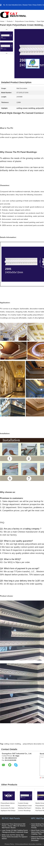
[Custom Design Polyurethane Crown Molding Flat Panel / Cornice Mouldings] (26, 796)
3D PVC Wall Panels (11, 818)
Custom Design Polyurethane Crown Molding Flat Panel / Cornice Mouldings (25, 806)
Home (2, 21)
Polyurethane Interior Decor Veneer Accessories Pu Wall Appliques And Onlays (8, 806)
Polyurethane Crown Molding (24, 21)
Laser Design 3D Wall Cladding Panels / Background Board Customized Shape (15, 831)
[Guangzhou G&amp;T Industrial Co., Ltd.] (13, 14)
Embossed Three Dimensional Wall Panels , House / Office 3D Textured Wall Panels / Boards (13, 826)
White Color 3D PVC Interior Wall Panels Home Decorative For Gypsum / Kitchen (15, 836)
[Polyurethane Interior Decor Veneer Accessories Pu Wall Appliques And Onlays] (8, 796)
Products (10, 21)
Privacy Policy (9, 844)
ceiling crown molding (12, 744)
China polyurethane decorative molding (28, 844)
